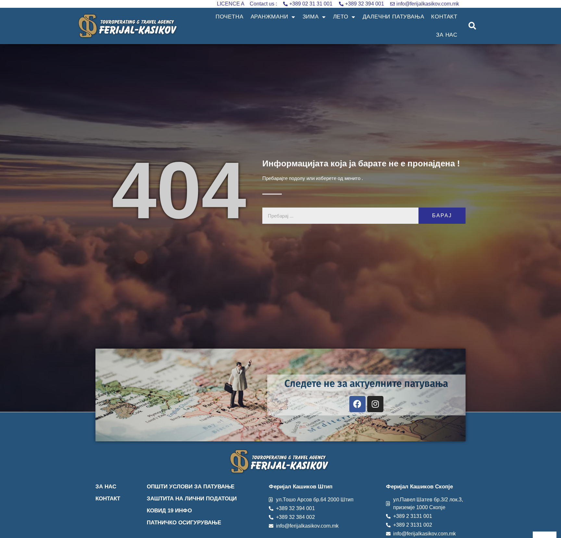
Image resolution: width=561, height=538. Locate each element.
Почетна (229, 17)
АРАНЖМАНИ (269, 17)
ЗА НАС (446, 35)
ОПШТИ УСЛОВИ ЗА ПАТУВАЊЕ (190, 487)
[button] (472, 26)
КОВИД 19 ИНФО (169, 511)
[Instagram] (375, 404)
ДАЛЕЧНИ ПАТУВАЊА (393, 17)
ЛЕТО (340, 17)
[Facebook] (357, 404)
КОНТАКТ (444, 17)
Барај (442, 215)
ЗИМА (311, 17)
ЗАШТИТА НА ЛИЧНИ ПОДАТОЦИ (192, 499)
